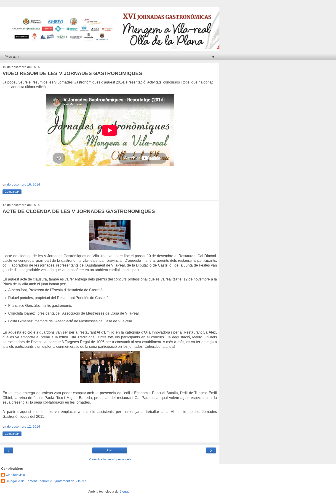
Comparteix (12, 191)
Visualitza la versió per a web (110, 459)
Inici (109, 450)
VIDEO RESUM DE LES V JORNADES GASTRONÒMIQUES (72, 73)
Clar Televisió (15, 475)
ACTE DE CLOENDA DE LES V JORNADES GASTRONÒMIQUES (79, 211)
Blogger (125, 491)
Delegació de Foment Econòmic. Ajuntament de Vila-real (46, 481)
